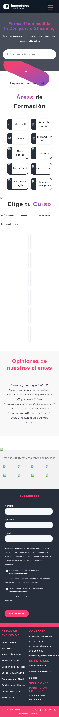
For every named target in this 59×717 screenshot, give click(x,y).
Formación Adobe (11, 654)
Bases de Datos (10, 661)
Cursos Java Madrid (13, 673)
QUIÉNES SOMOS (41, 661)
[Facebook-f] (40, 710)
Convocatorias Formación (37, 697)
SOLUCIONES (39, 683)
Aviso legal (35, 714)
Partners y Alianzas (40, 672)
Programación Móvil (13, 679)
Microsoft (7, 648)
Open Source (9, 642)
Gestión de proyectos (14, 667)
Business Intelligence (14, 685)
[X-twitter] (36, 710)
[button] (50, 7)
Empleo (33, 678)
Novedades (10, 224)
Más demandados (14, 215)
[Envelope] (55, 710)
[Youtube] (50, 710)
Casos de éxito (37, 666)
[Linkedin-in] (46, 710)
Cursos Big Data (11, 691)
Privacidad (23, 714)
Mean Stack (8, 697)
